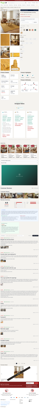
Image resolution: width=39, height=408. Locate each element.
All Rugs (8, 7)
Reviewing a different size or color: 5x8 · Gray (6, 271)
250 (22, 363)
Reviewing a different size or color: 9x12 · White (7, 319)
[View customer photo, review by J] (3, 195)
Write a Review (36, 235)
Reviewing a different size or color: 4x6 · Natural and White (8, 331)
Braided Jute (16, 7)
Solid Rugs (11, 7)
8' (21, 55)
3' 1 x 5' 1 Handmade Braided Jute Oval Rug (26, 155)
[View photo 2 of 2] (4, 261)
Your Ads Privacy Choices (5, 403)
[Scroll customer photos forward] (37, 195)
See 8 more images (15, 69)
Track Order (37, 0)
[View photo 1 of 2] (2, 261)
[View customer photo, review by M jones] (25, 195)
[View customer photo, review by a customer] (20, 195)
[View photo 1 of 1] (2, 284)
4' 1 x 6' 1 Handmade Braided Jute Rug (4, 155)
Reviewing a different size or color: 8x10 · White (7, 282)
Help (34, 0)
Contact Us (21, 399)
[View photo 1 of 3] (2, 247)
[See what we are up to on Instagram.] (30, 401)
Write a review (29, 14)
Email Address (23, 20)
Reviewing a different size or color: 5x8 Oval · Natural (8, 231)
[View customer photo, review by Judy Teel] (9, 195)
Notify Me (35, 22)
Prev (14, 363)
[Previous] (1, 151)
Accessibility (21, 403)
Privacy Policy (30, 385)
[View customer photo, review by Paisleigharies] (31, 195)
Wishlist (34, 2)
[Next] (37, 151)
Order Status (21, 400)
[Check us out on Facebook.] (29, 401)
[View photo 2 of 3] (4, 247)
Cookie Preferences (4, 404)
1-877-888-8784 (3, 0)
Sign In (30, 2)
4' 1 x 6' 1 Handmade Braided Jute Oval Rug (18, 155)
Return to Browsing (3, 7)
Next (24, 363)
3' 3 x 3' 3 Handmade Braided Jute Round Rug (11, 155)
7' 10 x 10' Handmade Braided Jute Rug (33, 155)
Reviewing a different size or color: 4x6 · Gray (6, 245)
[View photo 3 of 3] (7, 247)
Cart (37, 2)
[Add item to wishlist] (6, 145)
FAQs (20, 401)
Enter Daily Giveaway (12, 399)
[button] (18, 11)
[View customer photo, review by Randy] (14, 195)
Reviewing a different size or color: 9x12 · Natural (7, 297)
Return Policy (21, 402)
